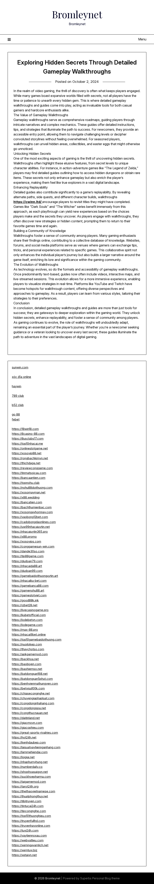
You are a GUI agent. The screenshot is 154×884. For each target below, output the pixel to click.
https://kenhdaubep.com (29, 742)
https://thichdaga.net (26, 463)
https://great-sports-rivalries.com (35, 732)
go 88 (16, 414)
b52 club (18, 405)
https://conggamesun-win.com (33, 546)
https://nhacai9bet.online (29, 634)
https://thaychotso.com (28, 649)
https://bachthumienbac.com (32, 507)
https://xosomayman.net (28, 492)
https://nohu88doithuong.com (32, 487)
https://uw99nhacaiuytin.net (31, 527)
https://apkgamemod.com (30, 654)
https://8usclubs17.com (28, 438)
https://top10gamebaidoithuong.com (36, 639)
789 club (18, 396)
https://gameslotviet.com (29, 595)
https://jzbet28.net (24, 605)
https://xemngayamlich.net (30, 845)
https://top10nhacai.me (27, 443)
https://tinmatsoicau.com (29, 473)
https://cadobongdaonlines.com (34, 522)
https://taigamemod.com (29, 781)
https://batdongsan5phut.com (32, 679)
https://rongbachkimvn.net (30, 458)
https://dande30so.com (28, 551)
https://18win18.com (25, 429)
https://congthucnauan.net (30, 713)
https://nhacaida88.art (27, 566)
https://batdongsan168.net (30, 674)
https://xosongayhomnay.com (32, 512)
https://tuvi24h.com (25, 830)
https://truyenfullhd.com (28, 821)
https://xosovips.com (26, 541)
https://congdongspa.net (29, 708)
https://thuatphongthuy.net (30, 796)
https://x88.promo (24, 536)
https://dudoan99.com (27, 571)
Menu (142, 39)
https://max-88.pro (25, 630)
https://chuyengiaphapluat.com (33, 698)
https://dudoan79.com (27, 561)
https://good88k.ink (25, 600)
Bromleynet (77, 14)
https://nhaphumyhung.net (30, 762)
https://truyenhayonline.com (31, 826)
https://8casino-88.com (28, 434)
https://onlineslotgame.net (30, 448)
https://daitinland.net (26, 718)
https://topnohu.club (26, 483)
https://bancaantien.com (28, 478)
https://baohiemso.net (27, 669)
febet (15, 419)
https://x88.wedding (26, 497)
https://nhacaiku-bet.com (29, 580)
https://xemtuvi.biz (24, 850)
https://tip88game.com (28, 556)
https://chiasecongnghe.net (31, 693)
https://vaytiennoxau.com (29, 835)
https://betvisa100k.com (28, 688)
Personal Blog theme (106, 878)
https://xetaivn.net (24, 855)
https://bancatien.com (27, 502)
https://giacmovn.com (27, 723)
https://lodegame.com (27, 625)
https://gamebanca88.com (30, 586)
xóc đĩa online (21, 377)
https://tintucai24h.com (28, 806)
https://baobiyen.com (26, 664)
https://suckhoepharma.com (31, 776)
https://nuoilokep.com (27, 644)
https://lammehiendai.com (30, 752)
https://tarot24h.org (25, 786)
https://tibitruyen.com (26, 801)
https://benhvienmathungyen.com (35, 683)
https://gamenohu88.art (28, 590)
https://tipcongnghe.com (29, 811)
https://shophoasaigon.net (30, 772)
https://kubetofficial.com (29, 615)
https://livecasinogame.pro (30, 610)
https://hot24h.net (24, 737)
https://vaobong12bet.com (30, 517)
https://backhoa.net (25, 659)
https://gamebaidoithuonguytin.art (35, 576)
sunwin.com (20, 367)
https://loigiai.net (23, 757)
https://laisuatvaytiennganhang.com (36, 747)
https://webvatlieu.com (28, 840)
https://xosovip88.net (26, 453)
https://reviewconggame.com (32, 468)
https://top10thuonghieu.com (31, 816)
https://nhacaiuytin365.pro (30, 531)
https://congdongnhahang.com (33, 703)
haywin (16, 386)
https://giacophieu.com (28, 727)
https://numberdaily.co (27, 767)
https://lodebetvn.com (27, 620)
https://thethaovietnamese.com (33, 791)
